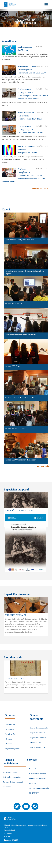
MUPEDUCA (34, 793)
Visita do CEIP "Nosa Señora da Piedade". (20, 460)
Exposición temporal (37, 733)
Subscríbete (7, 787)
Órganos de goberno (12, 749)
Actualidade (9, 729)
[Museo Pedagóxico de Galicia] (9, 2)
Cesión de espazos (36, 769)
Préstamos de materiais (37, 778)
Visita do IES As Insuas (13, 303)
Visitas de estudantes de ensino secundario (20, 335)
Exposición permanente (39, 728)
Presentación (10, 724)
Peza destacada (35, 742)
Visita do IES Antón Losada (15, 429)
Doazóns (32, 783)
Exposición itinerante (38, 738)
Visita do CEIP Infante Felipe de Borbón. (20, 397)
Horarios (8, 744)
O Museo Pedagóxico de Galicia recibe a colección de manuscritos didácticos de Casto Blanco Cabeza (23, 175)
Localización (10, 734)
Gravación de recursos (37, 774)
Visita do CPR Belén (12, 366)
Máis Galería (43, 466)
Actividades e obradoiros (12, 777)
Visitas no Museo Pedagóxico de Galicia (19, 240)
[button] (4, 18)
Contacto (8, 739)
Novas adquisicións (37, 747)
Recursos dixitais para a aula (13, 782)
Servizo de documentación (39, 788)
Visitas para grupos (10, 772)
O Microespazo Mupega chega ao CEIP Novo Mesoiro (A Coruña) (31, 129)
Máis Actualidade (40, 189)
